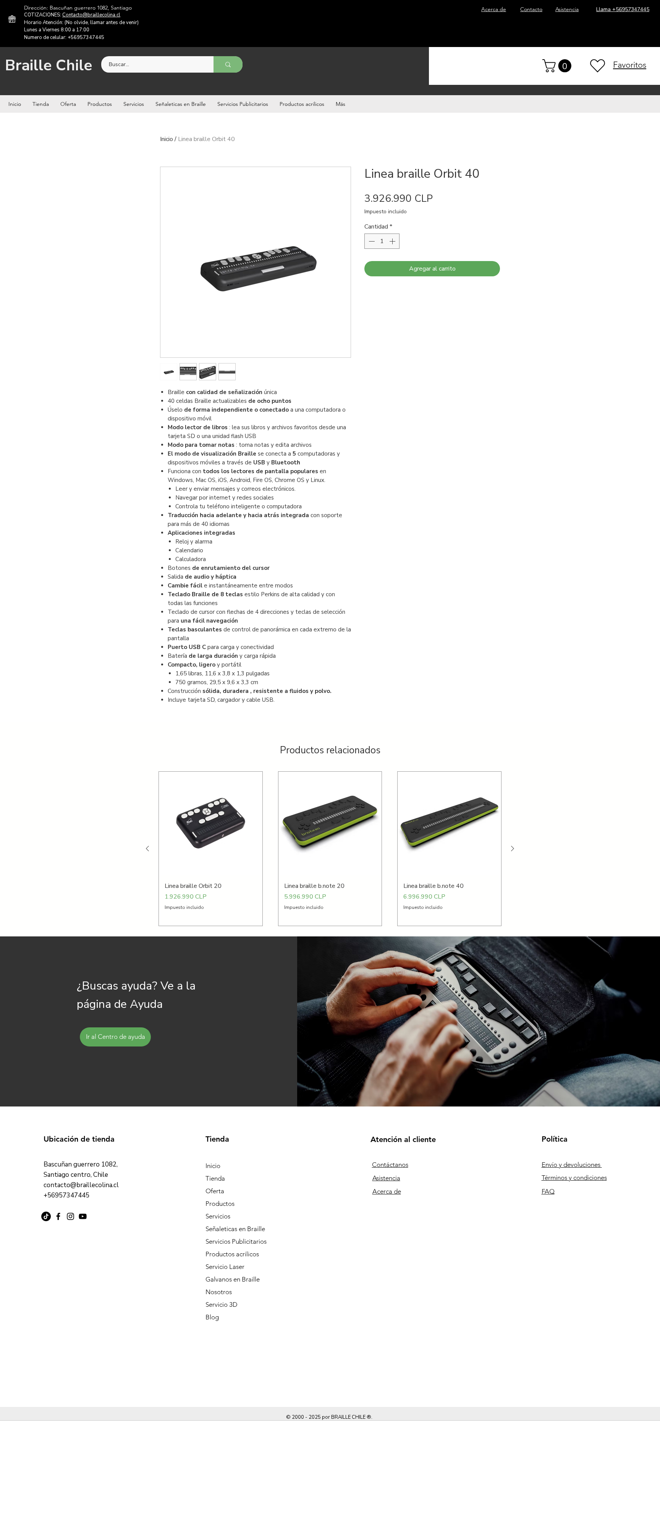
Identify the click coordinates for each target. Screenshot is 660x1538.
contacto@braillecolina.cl (81, 1185)
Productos (220, 1203)
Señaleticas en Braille (235, 1229)
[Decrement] (371, 241)
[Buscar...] (228, 64)
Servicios (217, 1216)
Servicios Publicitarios (236, 1241)
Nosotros (218, 1292)
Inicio (166, 139)
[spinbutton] (382, 241)
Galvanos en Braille (232, 1279)
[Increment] (393, 241)
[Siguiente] (512, 848)
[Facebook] (58, 1216)
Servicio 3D (221, 1304)
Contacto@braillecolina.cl (91, 14)
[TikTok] (46, 1216)
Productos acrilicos (232, 1254)
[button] (558, 65)
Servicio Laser (224, 1266)
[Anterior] (147, 848)
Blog (212, 1317)
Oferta (214, 1191)
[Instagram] (70, 1216)
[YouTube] (82, 1216)
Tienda (215, 1178)
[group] (330, 848)
